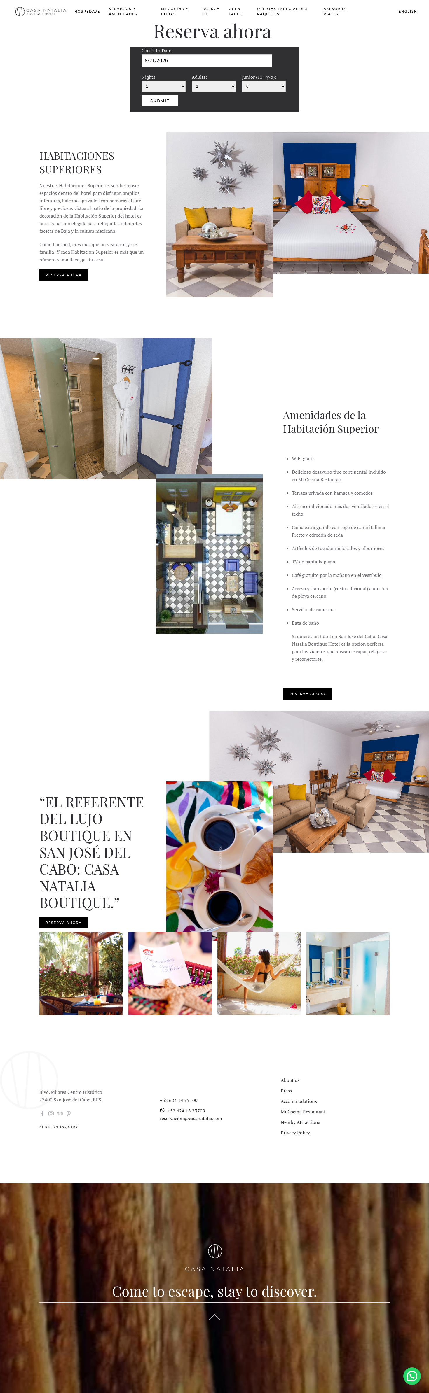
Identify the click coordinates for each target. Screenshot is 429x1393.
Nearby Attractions (300, 1122)
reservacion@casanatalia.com (191, 1118)
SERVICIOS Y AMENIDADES (123, 11)
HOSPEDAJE (87, 11)
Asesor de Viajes (336, 11)
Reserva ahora (64, 275)
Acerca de (211, 11)
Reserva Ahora (372, 11)
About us (290, 1080)
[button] (412, 1376)
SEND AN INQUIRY (58, 1127)
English (408, 11)
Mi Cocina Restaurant (303, 1111)
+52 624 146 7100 (179, 1100)
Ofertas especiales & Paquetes (282, 11)
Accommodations (299, 1101)
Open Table (235, 11)
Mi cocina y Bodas (175, 11)
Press (286, 1090)
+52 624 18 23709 (186, 1111)
